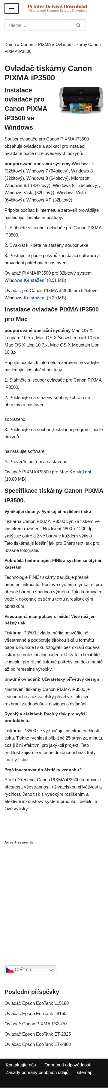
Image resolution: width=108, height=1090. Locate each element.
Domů (10, 44)
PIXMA (44, 44)
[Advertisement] (54, 898)
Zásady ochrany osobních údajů (37, 1072)
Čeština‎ (22, 969)
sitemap (84, 1072)
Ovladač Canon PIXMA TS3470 (35, 1023)
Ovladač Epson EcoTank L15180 (36, 1003)
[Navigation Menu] (11, 8)
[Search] (79, 25)
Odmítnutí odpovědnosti (67, 1064)
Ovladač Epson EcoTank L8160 (35, 1013)
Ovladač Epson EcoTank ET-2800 (37, 1044)
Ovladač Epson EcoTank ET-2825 (37, 1034)
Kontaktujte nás (21, 1064)
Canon (27, 44)
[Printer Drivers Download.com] (58, 8)
